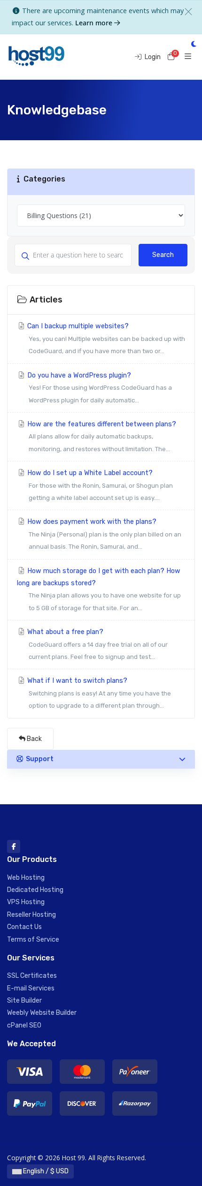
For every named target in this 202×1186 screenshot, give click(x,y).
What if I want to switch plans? (98, 693)
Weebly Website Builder (42, 1013)
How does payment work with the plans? (103, 534)
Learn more (94, 22)
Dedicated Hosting (35, 890)
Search (163, 255)
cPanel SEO (24, 1025)
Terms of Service (33, 940)
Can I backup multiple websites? (105, 338)
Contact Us (24, 927)
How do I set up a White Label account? (99, 485)
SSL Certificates (32, 976)
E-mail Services (30, 988)
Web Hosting (26, 878)
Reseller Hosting (31, 915)
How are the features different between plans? (100, 436)
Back (33, 739)
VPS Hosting (26, 902)
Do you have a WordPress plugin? (98, 387)
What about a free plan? (96, 644)
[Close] (188, 11)
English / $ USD (45, 1171)
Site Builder (24, 1001)
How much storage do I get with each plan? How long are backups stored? (99, 589)
